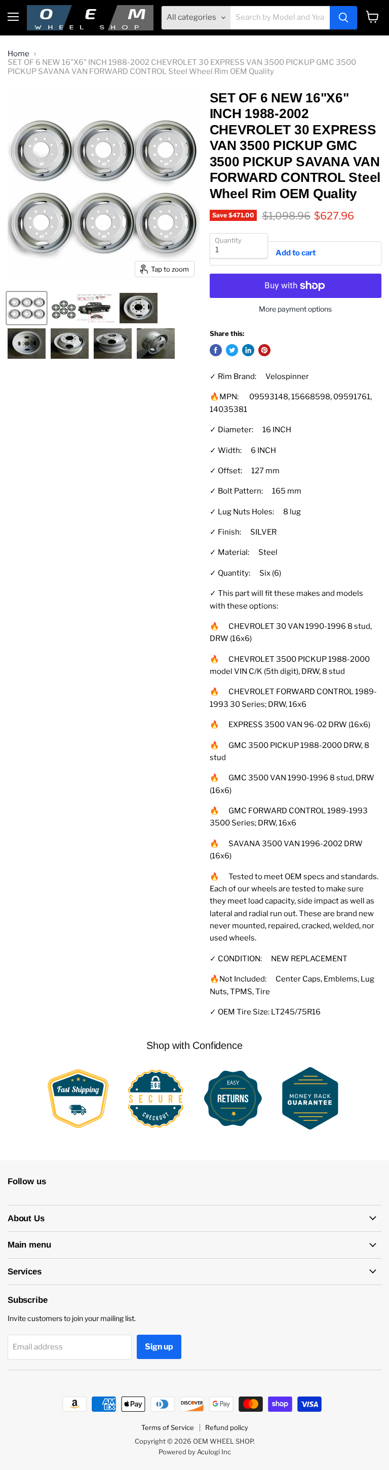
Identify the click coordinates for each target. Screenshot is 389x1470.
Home (18, 54)
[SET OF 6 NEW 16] (27, 308)
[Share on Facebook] (216, 350)
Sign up (159, 1346)
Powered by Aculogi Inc (195, 1452)
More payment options (295, 309)
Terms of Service (167, 1427)
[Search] (343, 17)
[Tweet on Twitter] (232, 350)
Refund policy (226, 1427)
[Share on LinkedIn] (248, 350)
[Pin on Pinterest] (264, 350)
